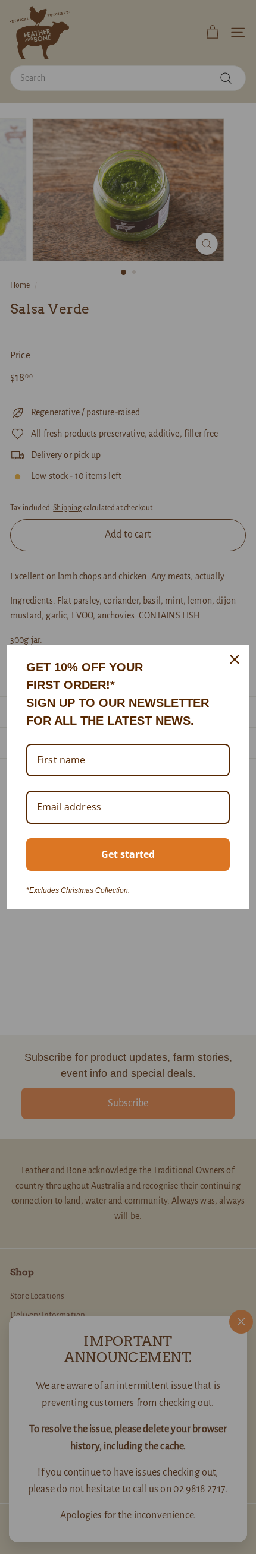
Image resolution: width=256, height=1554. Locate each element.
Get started (128, 854)
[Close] (234, 659)
